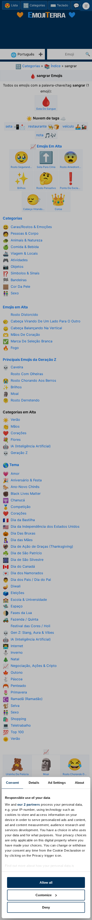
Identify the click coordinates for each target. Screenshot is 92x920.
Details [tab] (34, 782)
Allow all (46, 882)
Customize (44, 895)
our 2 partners (28, 804)
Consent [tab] (12, 782)
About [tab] (79, 782)
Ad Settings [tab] (57, 782)
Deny (46, 907)
